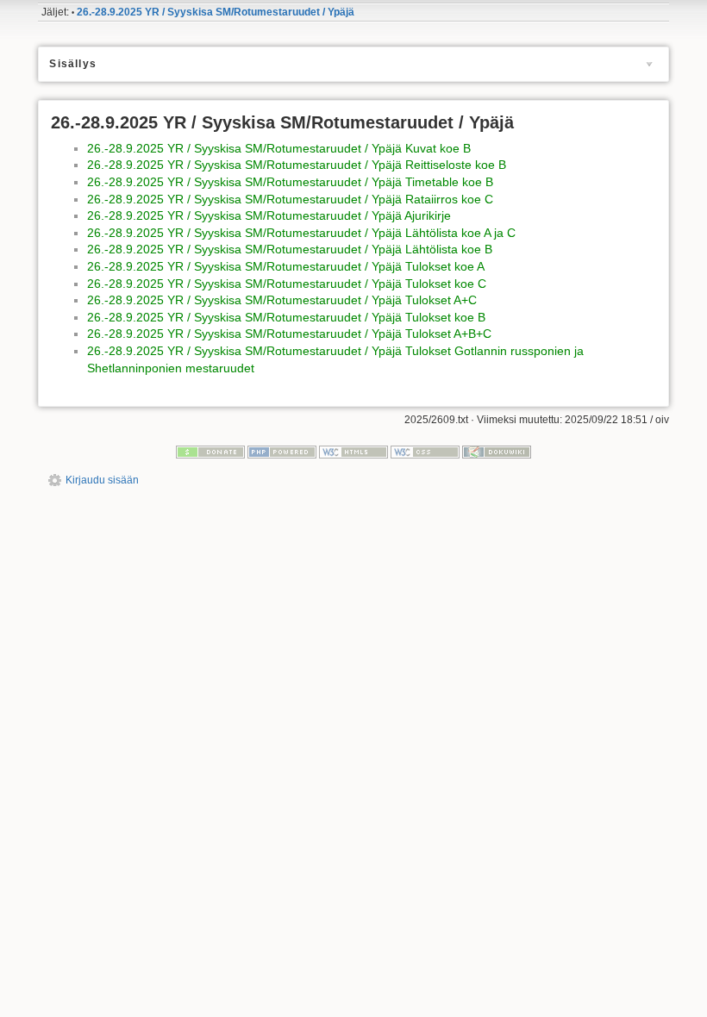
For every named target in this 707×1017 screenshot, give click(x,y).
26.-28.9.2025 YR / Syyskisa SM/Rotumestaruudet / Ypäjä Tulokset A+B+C (289, 333)
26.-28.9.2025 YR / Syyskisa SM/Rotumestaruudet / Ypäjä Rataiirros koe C (290, 199)
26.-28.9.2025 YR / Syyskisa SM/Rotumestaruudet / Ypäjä (215, 12)
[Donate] (210, 452)
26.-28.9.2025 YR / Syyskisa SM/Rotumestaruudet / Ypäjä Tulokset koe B (286, 317)
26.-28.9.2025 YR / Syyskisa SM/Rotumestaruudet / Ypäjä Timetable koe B (290, 182)
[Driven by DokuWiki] (496, 452)
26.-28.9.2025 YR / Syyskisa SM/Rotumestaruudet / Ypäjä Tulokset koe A (286, 266)
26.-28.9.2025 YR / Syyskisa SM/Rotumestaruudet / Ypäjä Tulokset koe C (286, 283)
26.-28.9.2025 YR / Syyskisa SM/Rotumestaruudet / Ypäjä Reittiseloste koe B (296, 165)
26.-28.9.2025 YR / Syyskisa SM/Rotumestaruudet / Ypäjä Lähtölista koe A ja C (301, 233)
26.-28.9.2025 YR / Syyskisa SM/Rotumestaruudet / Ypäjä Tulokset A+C (282, 300)
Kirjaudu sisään (102, 480)
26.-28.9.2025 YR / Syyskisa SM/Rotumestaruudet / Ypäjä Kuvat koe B (279, 148)
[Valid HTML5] (353, 452)
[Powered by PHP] (281, 452)
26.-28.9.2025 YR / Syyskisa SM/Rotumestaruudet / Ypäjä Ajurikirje (269, 215)
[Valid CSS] (425, 452)
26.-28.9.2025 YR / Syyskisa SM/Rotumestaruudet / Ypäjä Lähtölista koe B (289, 249)
